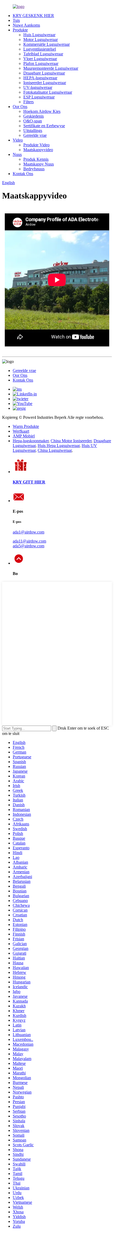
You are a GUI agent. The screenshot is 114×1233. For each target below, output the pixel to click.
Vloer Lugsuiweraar (40, 58)
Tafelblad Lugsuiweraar (43, 54)
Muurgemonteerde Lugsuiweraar (50, 68)
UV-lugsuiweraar (37, 87)
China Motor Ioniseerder (71, 440)
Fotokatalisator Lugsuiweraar (47, 92)
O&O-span (32, 121)
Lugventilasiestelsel (39, 49)
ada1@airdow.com (28, 532)
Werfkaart (21, 431)
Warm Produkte (26, 426)
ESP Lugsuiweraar (39, 97)
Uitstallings (32, 130)
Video (18, 140)
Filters (28, 102)
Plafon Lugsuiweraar (40, 63)
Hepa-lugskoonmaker (31, 440)
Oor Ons (20, 106)
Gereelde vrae (35, 135)
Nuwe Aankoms (26, 25)
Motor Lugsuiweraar (40, 39)
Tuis (16, 20)
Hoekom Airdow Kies (41, 111)
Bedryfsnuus (34, 169)
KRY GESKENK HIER (33, 15)
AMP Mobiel (24, 436)
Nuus (17, 154)
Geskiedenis (33, 116)
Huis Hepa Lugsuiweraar (59, 445)
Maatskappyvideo (38, 149)
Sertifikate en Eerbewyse (44, 125)
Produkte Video (36, 145)
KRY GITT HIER (29, 482)
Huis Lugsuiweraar (39, 34)
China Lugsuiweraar (55, 450)
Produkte (20, 30)
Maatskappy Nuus (38, 164)
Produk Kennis (36, 159)
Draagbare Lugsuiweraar (44, 73)
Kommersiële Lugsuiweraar (46, 44)
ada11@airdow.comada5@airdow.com (29, 543)
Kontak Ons (23, 173)
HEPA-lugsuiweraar (40, 78)
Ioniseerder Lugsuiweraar (44, 82)
